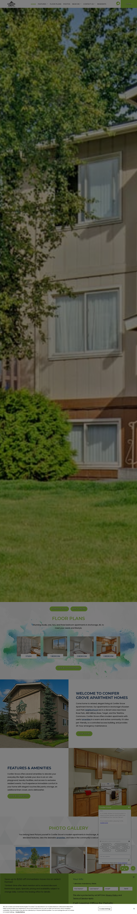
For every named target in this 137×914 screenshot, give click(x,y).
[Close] (134, 909)
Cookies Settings (104, 909)
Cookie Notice (20, 912)
